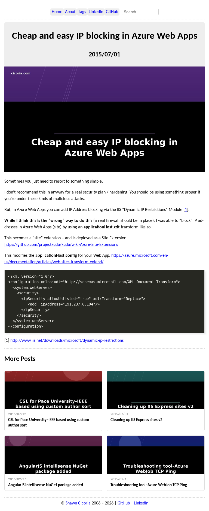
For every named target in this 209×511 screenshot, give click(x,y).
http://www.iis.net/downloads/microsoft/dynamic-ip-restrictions (67, 340)
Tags (82, 12)
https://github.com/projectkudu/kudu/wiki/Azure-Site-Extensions (61, 245)
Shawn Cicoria (78, 503)
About (70, 12)
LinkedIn (96, 12)
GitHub (112, 12)
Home (57, 12)
